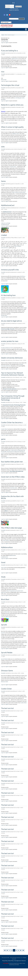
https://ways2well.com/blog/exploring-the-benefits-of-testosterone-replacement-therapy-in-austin (13, 451)
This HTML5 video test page (11, 528)
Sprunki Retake (6, 652)
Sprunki (4, 625)
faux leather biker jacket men (12, 461)
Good (3, 562)
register (7, 42)
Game (3, 181)
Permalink (3, 53)
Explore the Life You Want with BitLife (12, 497)
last (23, 950)
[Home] (6, 26)
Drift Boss (23, 276)
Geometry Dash (13, 487)
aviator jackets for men (9, 341)
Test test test (5, 41)
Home (13, 2)
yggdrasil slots (14, 58)
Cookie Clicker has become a (11, 422)
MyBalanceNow (7, 547)
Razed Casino (13, 166)
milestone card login (5, 223)
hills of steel (3, 79)
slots (3, 146)
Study (3, 577)
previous (7, 950)
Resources (24, 960)
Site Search (21, 18)
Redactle (3, 111)
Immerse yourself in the (10, 269)
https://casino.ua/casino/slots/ (19, 192)
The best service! (7, 708)
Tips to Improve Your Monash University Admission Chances (12, 374)
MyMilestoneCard (7, 205)
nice (2, 71)
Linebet (4, 235)
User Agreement (17, 960)
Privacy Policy (5, 960)
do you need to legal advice (11, 321)
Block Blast (5, 599)
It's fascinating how (8, 295)
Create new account (14, 8)
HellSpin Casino (15, 133)
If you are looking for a (9, 50)
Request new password (14, 10)
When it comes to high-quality (12, 127)
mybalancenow (4, 557)
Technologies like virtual (10, 85)
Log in (19, 6)
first (4, 950)
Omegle (25, 307)
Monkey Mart (4, 315)
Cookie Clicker (4, 429)
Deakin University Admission (12, 358)
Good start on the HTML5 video (13, 477)
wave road (3, 567)
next (20, 950)
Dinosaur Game (7, 670)
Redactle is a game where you (12, 105)
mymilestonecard (5, 224)
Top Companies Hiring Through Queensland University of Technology (12, 398)
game (3, 439)
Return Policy (11, 960)
